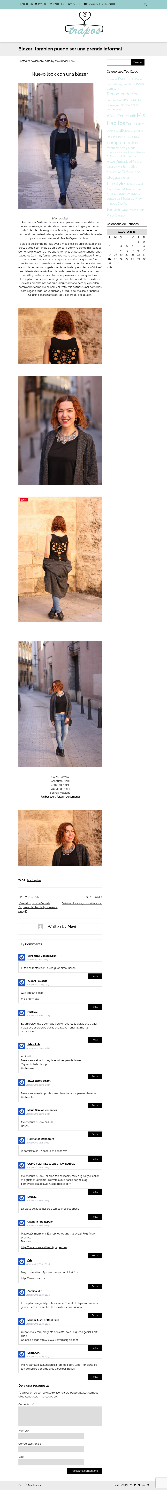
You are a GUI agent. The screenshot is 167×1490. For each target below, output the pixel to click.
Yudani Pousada (37, 980)
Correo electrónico (30, 1443)
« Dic (110, 267)
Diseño (122, 203)
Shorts (132, 84)
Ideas (140, 124)
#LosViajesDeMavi (123, 161)
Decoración (114, 100)
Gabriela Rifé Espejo (40, 1221)
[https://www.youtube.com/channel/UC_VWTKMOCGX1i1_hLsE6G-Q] (143, 1485)
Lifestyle (116, 183)
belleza (123, 130)
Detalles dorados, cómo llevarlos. (82, 903)
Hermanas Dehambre (40, 1139)
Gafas (126, 172)
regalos (122, 84)
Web (21, 1456)
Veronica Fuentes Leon (42, 955)
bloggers (114, 177)
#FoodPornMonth (121, 116)
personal (112, 79)
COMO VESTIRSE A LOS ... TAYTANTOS (51, 1163)
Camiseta (113, 88)
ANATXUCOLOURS (39, 1081)
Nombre (24, 1430)
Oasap (120, 215)
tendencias (118, 209)
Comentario (26, 1404)
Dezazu (32, 1196)
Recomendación (123, 93)
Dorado (111, 198)
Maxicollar (114, 172)
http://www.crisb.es (33, 1278)
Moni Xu (32, 1011)
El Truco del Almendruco (122, 156)
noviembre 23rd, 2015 (38, 984)
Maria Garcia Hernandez (42, 1110)
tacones (132, 136)
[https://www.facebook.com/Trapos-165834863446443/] (131, 1485)
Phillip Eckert (134, 184)
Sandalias (130, 167)
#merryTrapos (136, 152)
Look (72, 61)
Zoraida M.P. (35, 1291)
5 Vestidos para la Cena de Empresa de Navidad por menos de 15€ (38, 907)
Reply (95, 976)
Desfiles (112, 137)
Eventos (124, 79)
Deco (136, 172)
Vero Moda (137, 210)
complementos (122, 142)
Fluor (110, 189)
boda (140, 84)
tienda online (130, 105)
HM (123, 189)
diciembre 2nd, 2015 (37, 959)
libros (121, 137)
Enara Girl (33, 1352)
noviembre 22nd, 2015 (38, 1015)
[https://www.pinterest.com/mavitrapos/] (139, 1485)
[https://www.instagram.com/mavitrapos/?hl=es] (148, 1485)
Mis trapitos (34, 880)
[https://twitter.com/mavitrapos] (135, 1485)
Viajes (111, 131)
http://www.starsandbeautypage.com (44, 1247)
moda (126, 100)
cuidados (137, 131)
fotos (126, 177)
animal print (114, 109)
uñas (117, 189)
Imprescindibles (117, 152)
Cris (29, 1260)
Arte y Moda (127, 148)
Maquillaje (113, 148)
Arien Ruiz (33, 1044)
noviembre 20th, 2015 (38, 1264)
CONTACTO (108, 4)
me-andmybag (30, 998)
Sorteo (131, 124)
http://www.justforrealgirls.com (59, 1339)
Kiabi (110, 215)
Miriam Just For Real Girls (43, 1320)
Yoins (66, 784)
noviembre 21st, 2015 (37, 1142)
